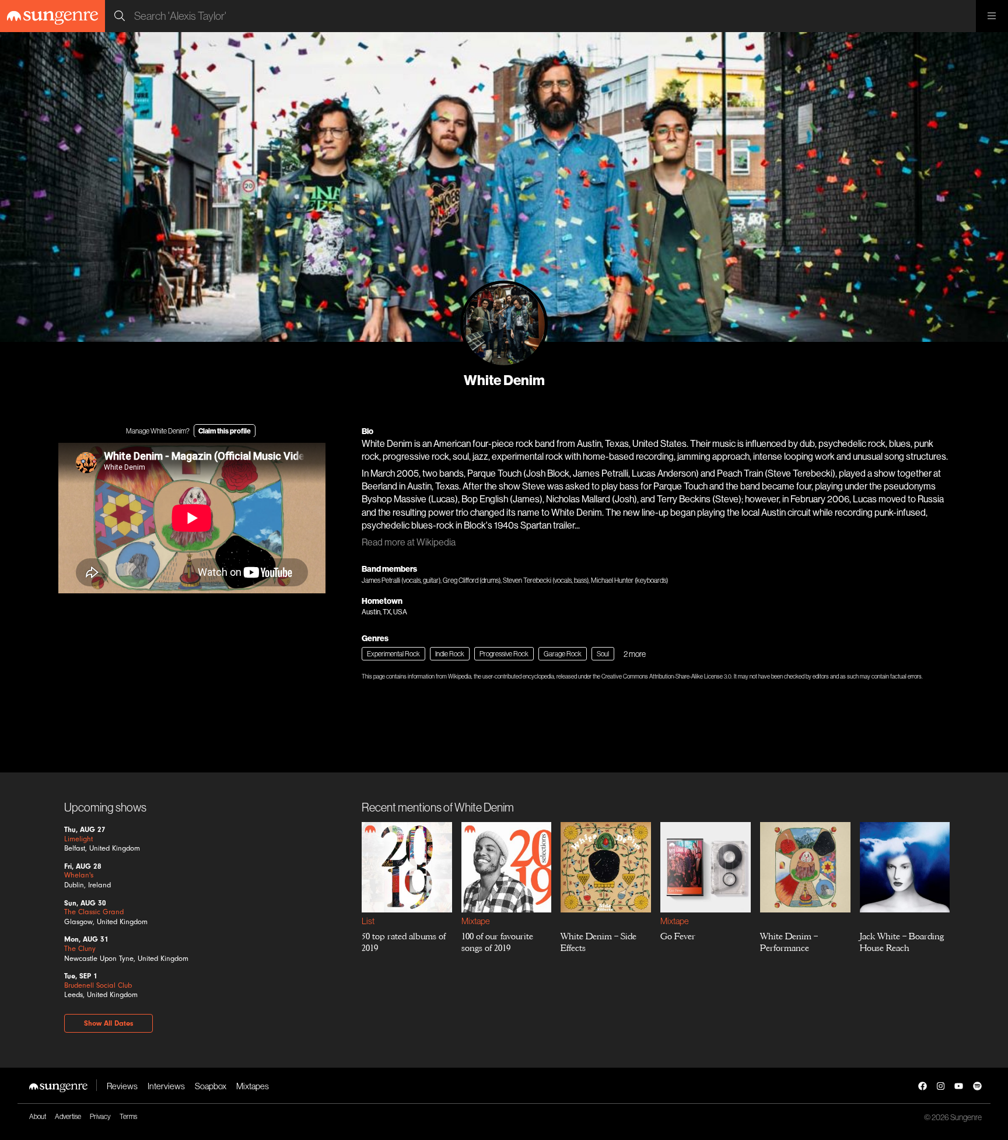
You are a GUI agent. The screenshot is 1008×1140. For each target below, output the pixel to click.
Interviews (166, 1086)
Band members (389, 569)
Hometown (382, 601)
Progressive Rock (504, 653)
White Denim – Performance (788, 942)
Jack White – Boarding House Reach (901, 942)
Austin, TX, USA (384, 611)
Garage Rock (563, 653)
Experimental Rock (393, 653)
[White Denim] (504, 324)
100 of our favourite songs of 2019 (497, 942)
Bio (367, 431)
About (37, 1116)
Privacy (100, 1116)
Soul (603, 653)
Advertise (68, 1116)
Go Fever (677, 936)
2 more (635, 654)
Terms (128, 1116)
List (368, 920)
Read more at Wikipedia (409, 542)
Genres (375, 638)
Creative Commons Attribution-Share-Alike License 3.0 (666, 676)
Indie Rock (449, 653)
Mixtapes (252, 1086)
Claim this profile (224, 430)
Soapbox (210, 1086)
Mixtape (475, 920)
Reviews (122, 1086)
